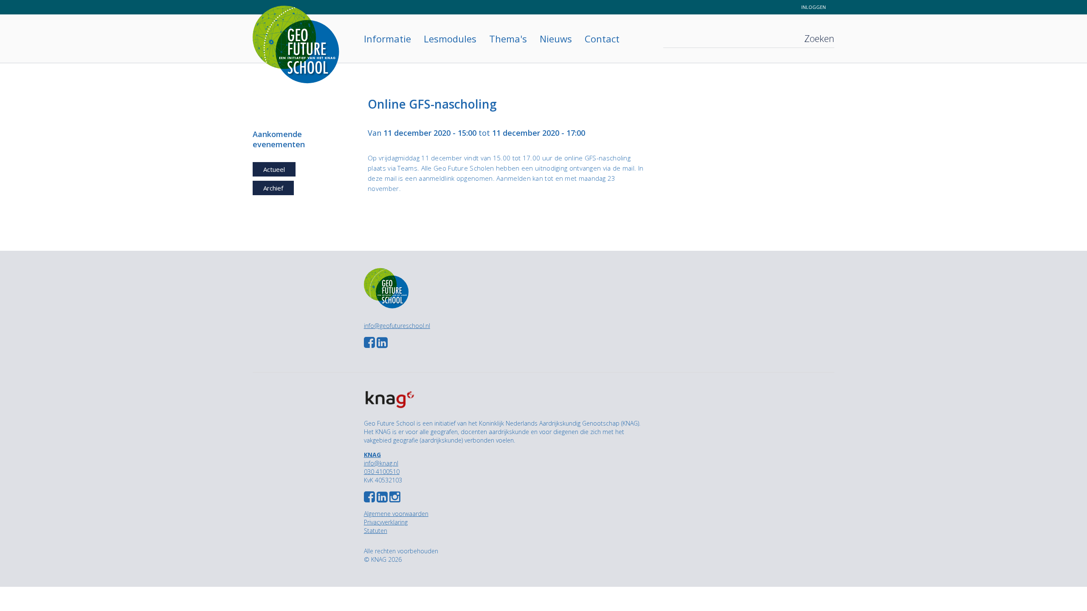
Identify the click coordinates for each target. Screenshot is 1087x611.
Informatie (387, 38)
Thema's (508, 38)
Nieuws (556, 38)
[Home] (302, 35)
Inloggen (813, 7)
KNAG (372, 455)
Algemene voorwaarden (396, 514)
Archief (273, 188)
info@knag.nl (381, 463)
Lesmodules (450, 38)
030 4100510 (382, 472)
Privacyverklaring (386, 522)
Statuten (375, 531)
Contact (602, 38)
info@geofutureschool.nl (397, 326)
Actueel (274, 169)
